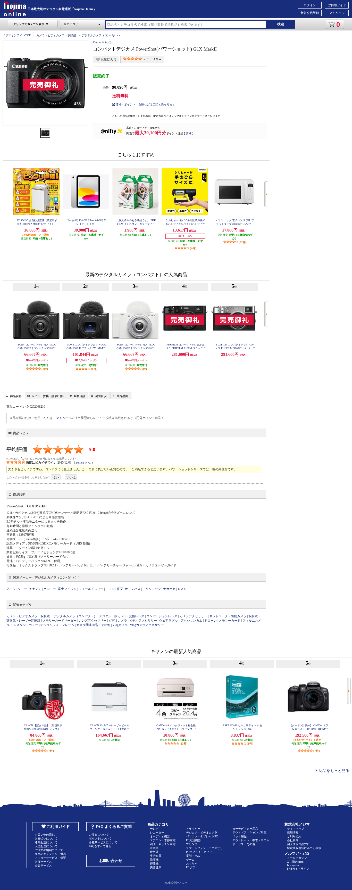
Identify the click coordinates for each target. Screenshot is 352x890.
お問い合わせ (110, 861)
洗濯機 (154, 859)
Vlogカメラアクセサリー (147, 625)
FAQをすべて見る (100, 846)
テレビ (154, 828)
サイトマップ (295, 828)
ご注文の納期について (49, 850)
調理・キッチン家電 (162, 844)
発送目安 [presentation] (101, 396)
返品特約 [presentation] (122, 396)
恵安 (120, 589)
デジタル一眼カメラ (113, 616)
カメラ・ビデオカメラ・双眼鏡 (56, 35)
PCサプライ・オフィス (200, 851)
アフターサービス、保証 (50, 857)
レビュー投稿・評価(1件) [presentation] (48, 396)
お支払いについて (46, 838)
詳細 (188, 133)
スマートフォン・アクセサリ (204, 848)
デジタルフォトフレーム (57, 625)
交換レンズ (136, 616)
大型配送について (46, 846)
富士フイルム (67, 589)
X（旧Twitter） (296, 861)
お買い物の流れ (45, 834)
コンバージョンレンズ (161, 616)
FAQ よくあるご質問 (114, 827)
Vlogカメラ (120, 625)
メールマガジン (297, 857)
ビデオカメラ (117, 620)
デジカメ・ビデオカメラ (201, 832)
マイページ (337, 13)
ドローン (210, 620)
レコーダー (157, 832)
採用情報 (292, 832)
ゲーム (190, 859)
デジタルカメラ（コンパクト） (101, 35)
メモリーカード (229, 620)
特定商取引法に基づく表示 (304, 848)
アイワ (11, 589)
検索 (280, 24)
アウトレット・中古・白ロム (250, 840)
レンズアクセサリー (92, 620)
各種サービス (43, 861)
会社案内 (292, 840)
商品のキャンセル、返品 (50, 853)
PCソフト (192, 867)
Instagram (293, 865)
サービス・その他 (243, 844)
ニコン (110, 589)
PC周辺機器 (193, 840)
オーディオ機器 (160, 836)
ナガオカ (169, 589)
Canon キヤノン (103, 42)
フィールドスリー (91, 589)
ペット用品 (239, 836)
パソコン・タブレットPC (202, 836)
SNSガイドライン (298, 868)
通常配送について (46, 842)
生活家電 (155, 855)
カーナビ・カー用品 (245, 828)
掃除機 (154, 863)
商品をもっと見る (333, 771)
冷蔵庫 (154, 848)
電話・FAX (193, 855)
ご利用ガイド (337, 5)
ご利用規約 (294, 836)
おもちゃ (191, 863)
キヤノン (35, 589)
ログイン (310, 5)
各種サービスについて (103, 842)
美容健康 (155, 867)
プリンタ (191, 844)
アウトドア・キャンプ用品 (249, 832)
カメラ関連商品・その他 (93, 625)
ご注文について (99, 834)
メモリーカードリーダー (60, 620)
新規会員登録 (309, 13)
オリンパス (132, 589)
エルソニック (152, 589)
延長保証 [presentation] (79, 396)
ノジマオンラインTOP (17, 35)
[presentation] (13, 395)
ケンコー (50, 589)
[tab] (13, 395)
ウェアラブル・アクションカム (180, 620)
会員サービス (43, 865)
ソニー (22, 589)
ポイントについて (100, 838)
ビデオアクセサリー (143, 620)
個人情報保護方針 (298, 844)
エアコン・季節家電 (162, 840)
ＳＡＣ (182, 589)
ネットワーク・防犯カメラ (227, 616)
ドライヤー (193, 828)
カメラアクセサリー (193, 616)
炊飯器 (154, 851)
